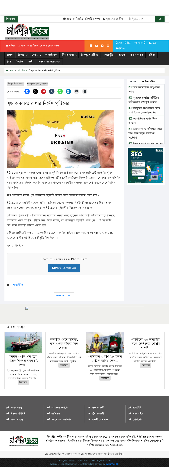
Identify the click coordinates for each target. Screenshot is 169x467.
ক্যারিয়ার (55, 414)
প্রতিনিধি (137, 408)
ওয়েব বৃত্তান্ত (16, 408)
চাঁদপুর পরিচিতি (123, 43)
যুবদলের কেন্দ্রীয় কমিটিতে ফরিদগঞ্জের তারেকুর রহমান (144, 100)
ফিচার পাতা (68, 55)
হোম (10, 70)
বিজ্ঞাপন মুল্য (17, 420)
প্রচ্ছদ (10, 55)
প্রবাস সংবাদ (137, 55)
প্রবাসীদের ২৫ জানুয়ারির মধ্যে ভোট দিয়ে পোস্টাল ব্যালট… (145, 343)
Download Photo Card (65, 268)
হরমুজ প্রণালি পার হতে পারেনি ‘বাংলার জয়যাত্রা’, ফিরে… (23, 360)
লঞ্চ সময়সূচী (140, 43)
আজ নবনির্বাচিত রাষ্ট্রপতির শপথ (79, 19)
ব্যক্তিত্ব (121, 55)
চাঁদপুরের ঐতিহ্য (89, 55)
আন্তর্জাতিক (51, 55)
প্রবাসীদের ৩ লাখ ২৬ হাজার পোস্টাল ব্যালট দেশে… (105, 358)
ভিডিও (122, 49)
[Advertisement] (60, 7)
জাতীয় (35, 55)
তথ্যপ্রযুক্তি (108, 55)
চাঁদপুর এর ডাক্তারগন (49, 62)
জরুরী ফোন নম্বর (100, 420)
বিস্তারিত (23, 382)
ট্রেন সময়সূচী (98, 414)
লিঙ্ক (9, 62)
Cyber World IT (112, 464)
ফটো (154, 43)
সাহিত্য (151, 55)
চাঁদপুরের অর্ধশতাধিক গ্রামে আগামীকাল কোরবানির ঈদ (144, 110)
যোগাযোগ (137, 420)
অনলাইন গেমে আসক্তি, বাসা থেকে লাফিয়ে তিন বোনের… (64, 343)
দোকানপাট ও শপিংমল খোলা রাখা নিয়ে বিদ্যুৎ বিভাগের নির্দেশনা (145, 133)
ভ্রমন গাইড (138, 414)
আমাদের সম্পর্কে (59, 408)
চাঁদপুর (21, 55)
